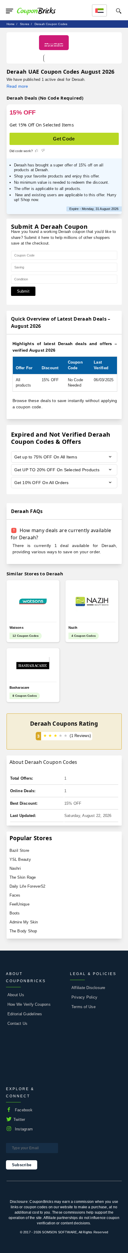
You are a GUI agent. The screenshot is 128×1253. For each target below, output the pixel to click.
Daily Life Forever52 (28, 886)
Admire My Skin (24, 922)
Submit (23, 291)
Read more (17, 86)
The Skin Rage (23, 877)
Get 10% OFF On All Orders (41, 482)
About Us (15, 995)
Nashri (15, 868)
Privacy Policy (84, 997)
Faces (15, 895)
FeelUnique (19, 904)
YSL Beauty (20, 859)
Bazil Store (19, 850)
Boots (15, 913)
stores (24, 24)
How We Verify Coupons (29, 1004)
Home (11, 24)
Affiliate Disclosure (88, 987)
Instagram (24, 1129)
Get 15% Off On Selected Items (42, 125)
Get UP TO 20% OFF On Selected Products (56, 469)
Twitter (19, 1119)
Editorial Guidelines (24, 1014)
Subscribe (21, 1165)
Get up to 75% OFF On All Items (45, 457)
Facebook (23, 1110)
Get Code (64, 138)
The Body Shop (23, 931)
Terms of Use (83, 1007)
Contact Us (17, 1023)
